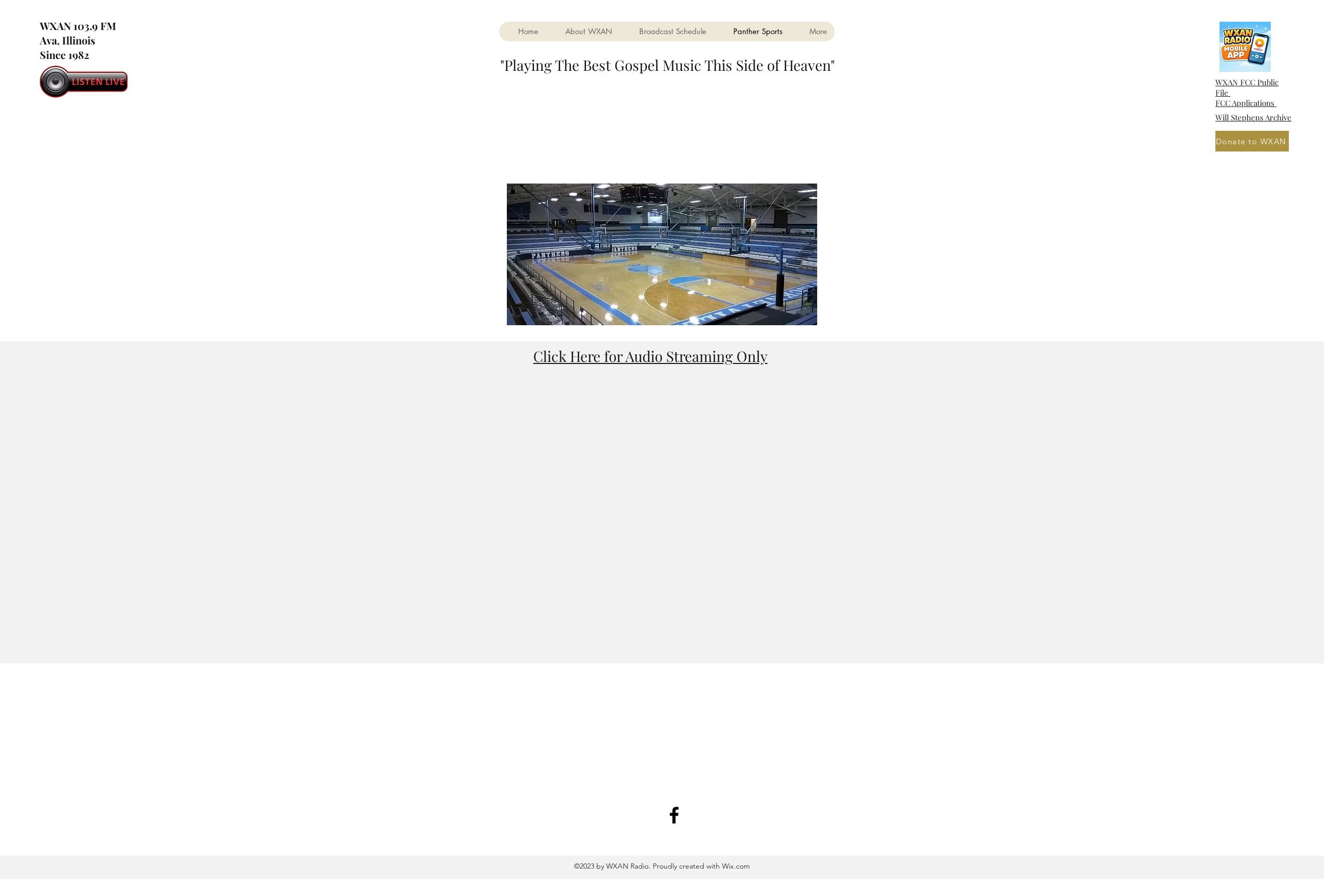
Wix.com (735, 866)
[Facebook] (674, 815)
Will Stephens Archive (1253, 117)
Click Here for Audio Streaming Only (650, 356)
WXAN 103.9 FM (79, 26)
